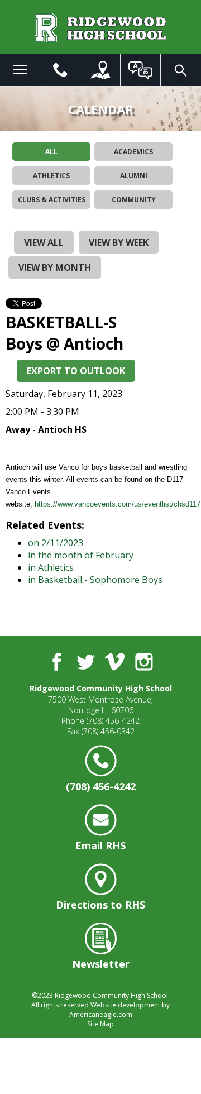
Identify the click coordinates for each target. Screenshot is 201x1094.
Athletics (51, 175)
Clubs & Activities (51, 199)
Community (134, 199)
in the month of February (80, 555)
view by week (119, 242)
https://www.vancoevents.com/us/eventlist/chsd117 (117, 504)
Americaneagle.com (100, 1014)
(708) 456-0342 (108, 731)
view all (44, 242)
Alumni (133, 175)
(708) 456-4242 (113, 720)
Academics (133, 151)
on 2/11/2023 (55, 543)
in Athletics (51, 567)
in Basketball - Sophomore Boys (95, 580)
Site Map (100, 1024)
